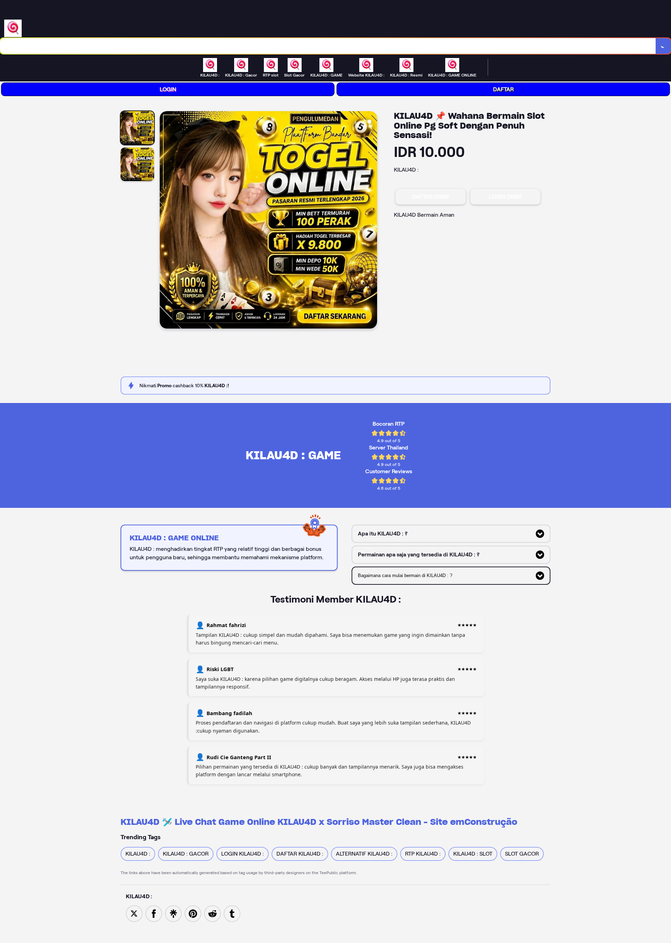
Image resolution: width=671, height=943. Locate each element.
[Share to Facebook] (153, 913)
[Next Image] (371, 221)
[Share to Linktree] (173, 913)
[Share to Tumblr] (232, 913)
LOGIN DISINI (505, 197)
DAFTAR (503, 89)
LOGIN (168, 89)
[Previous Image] (165, 221)
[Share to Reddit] (212, 913)
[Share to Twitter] (134, 913)
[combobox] (328, 46)
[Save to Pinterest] (193, 913)
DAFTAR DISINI (430, 197)
